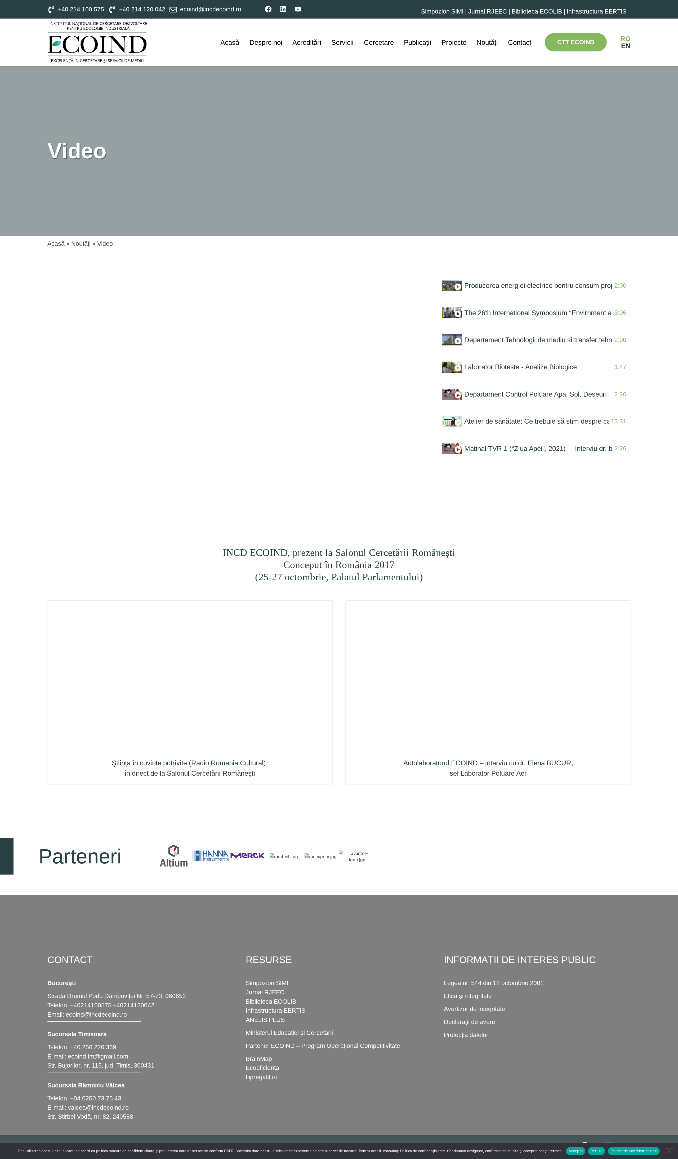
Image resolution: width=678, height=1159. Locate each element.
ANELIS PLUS (265, 1019)
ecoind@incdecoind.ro (96, 1014)
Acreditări (306, 42)
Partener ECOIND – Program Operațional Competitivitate (323, 1045)
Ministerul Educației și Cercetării (289, 1032)
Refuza (597, 1151)
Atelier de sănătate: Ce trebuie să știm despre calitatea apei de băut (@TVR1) (536, 421)
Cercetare (379, 42)
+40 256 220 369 (93, 1047)
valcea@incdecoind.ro (98, 1107)
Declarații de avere (469, 1021)
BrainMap (259, 1058)
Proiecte (453, 42)
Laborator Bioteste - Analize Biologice (520, 367)
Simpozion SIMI (442, 11)
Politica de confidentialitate (633, 1151)
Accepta (576, 1151)
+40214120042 (133, 1005)
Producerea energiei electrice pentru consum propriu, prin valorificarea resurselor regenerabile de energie (538, 285)
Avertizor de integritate (474, 1009)
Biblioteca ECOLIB (538, 11)
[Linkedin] (283, 9)
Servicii (342, 42)
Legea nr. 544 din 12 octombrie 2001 (494, 983)
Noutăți (487, 42)
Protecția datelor (466, 1034)
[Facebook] (268, 9)
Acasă (229, 42)
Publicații (417, 42)
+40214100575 (90, 1005)
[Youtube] (298, 9)
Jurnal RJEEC (487, 11)
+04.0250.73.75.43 (95, 1098)
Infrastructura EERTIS (596, 11)
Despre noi (265, 42)
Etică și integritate (468, 996)
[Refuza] (669, 1150)
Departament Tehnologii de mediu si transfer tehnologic (538, 340)
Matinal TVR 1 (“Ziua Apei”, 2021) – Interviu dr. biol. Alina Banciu (538, 448)
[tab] (534, 285)
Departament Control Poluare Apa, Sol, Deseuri (535, 394)
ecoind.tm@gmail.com (98, 1056)
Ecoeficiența (262, 1067)
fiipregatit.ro (262, 1077)
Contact (519, 42)
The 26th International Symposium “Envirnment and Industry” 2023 (538, 313)
